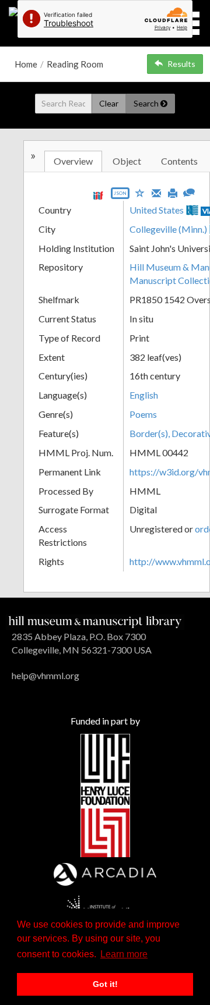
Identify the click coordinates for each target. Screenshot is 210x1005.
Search (147, 103)
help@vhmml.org (45, 675)
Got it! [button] (105, 984)
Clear (108, 103)
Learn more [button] (124, 954)
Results (181, 64)
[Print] (172, 192)
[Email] (156, 192)
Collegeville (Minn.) (168, 229)
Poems (143, 414)
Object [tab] (127, 160)
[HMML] (95, 620)
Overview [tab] (73, 160)
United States (157, 209)
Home (26, 64)
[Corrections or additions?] (189, 191)
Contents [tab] (179, 160)
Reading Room (75, 64)
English (144, 394)
